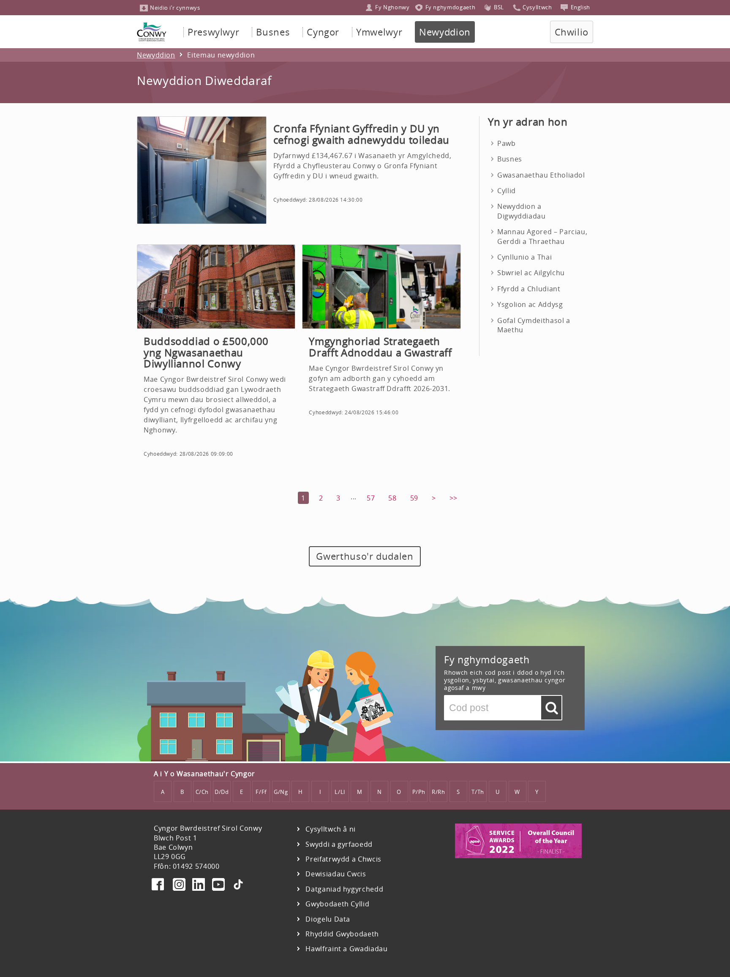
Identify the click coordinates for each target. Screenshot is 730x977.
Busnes (273, 31)
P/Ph (419, 792)
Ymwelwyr (379, 31)
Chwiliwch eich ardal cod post (551, 710)
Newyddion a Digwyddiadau (521, 211)
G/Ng (281, 792)
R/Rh (438, 792)
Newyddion (445, 31)
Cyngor (323, 31)
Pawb (506, 143)
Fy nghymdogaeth (450, 7)
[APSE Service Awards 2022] (518, 855)
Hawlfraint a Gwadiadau (346, 948)
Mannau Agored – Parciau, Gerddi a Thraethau (542, 236)
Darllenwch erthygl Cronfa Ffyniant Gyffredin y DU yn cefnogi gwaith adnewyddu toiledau (299, 170)
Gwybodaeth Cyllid (337, 904)
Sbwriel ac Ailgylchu (531, 272)
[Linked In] (198, 885)
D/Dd (222, 792)
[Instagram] (179, 885)
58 (392, 498)
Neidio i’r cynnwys (175, 7)
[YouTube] (218, 885)
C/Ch (202, 792)
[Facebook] (159, 885)
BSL (499, 7)
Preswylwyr (213, 31)
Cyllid (506, 190)
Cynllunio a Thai (524, 257)
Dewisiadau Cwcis (335, 874)
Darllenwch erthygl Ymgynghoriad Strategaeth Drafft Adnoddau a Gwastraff (381, 361)
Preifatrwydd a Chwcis (343, 859)
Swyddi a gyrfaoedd (339, 844)
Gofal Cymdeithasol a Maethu (533, 325)
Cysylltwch (537, 7)
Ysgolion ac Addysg (530, 304)
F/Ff (261, 792)
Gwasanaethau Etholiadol (541, 175)
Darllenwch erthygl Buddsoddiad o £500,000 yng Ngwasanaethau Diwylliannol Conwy (216, 361)
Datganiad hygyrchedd (344, 889)
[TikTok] (238, 885)
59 (414, 498)
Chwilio (571, 31)
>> (453, 498)
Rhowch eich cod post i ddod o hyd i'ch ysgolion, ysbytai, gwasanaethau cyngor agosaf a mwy (504, 680)
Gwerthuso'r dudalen (364, 556)
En (580, 7)
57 (371, 498)
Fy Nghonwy (392, 7)
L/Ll (340, 792)
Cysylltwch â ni (330, 829)
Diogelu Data (327, 919)
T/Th (477, 792)
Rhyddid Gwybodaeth (342, 934)
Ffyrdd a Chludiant (529, 288)
